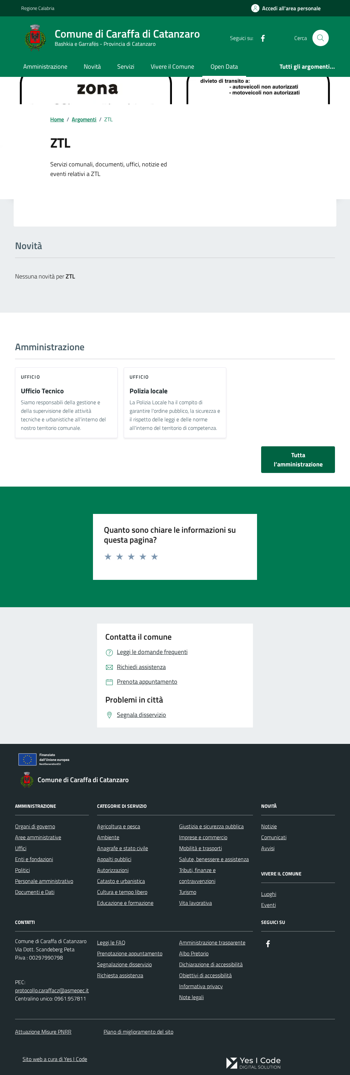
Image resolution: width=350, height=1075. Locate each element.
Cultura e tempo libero (122, 892)
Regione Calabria (37, 8)
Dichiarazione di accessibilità (211, 964)
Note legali (191, 997)
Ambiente (108, 837)
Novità (92, 66)
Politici (22, 870)
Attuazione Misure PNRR (43, 1032)
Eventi (268, 905)
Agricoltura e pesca (118, 826)
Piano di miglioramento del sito (138, 1032)
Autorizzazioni (113, 870)
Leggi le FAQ (111, 942)
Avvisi (267, 848)
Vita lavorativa (195, 903)
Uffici (20, 848)
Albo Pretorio (193, 953)
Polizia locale (148, 391)
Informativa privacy (201, 986)
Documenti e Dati (34, 892)
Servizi (125, 66)
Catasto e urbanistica (121, 881)
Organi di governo (35, 826)
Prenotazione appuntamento (129, 953)
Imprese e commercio (203, 837)
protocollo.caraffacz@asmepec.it (52, 990)
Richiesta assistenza (120, 975)
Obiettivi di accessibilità (205, 975)
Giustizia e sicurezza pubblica (211, 826)
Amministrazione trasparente (212, 942)
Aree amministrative (38, 837)
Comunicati (273, 837)
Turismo (187, 892)
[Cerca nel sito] (320, 38)
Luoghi (268, 894)
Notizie (269, 826)
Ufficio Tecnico (42, 391)
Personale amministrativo (44, 881)
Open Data (224, 66)
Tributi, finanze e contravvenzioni (197, 875)
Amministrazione (45, 66)
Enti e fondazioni (34, 859)
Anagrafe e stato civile (122, 848)
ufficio (30, 376)
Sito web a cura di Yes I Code (55, 1059)
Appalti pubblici (114, 859)
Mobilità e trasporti (200, 848)
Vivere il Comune (172, 66)
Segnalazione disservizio (124, 964)
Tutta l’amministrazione (298, 459)
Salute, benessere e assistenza (214, 859)
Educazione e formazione (125, 903)
